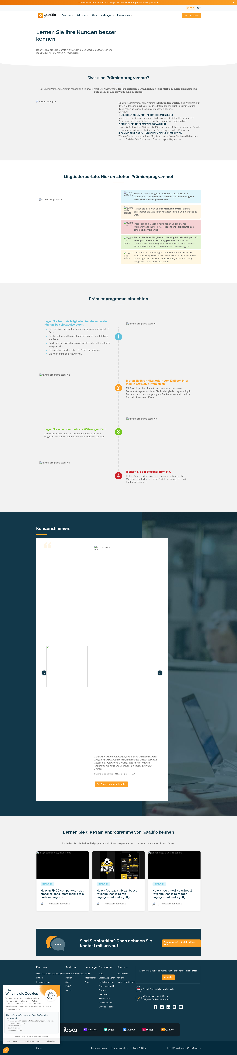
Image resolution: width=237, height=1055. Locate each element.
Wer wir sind (122, 974)
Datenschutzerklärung (120, 1048)
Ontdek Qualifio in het (158, 989)
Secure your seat (149, 2)
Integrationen (90, 978)
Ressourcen (123, 15)
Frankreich (156, 999)
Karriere (120, 978)
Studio (87, 974)
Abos (94, 15)
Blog (101, 974)
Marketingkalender (107, 982)
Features (67, 15)
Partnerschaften (105, 1003)
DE (198, 8)
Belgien (146, 999)
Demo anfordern (191, 15)
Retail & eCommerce (74, 974)
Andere (68, 990)
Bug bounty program (99, 1048)
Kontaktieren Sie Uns (126, 982)
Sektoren (82, 15)
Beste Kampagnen (107, 978)
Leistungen (106, 15)
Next (159, 672)
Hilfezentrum (104, 998)
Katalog (39, 978)
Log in (191, 8)
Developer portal (106, 1007)
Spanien (166, 999)
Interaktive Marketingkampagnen (50, 974)
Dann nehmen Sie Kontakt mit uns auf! (179, 943)
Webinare (103, 994)
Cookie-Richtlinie (139, 1048)
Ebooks (102, 990)
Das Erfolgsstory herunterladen (111, 784)
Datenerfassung (43, 982)
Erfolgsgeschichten (107, 986)
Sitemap (39, 1048)
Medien (68, 978)
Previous (44, 672)
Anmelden (168, 977)
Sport (67, 982)
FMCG (68, 986)
